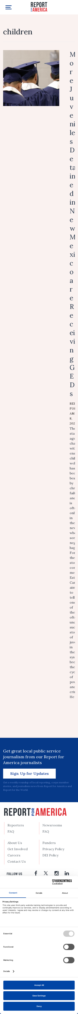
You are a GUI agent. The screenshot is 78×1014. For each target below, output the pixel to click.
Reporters (15, 825)
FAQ (10, 831)
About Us (14, 843)
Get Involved (17, 849)
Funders (49, 843)
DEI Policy (50, 855)
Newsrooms (52, 825)
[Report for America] (39, 6)
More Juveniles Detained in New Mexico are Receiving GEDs (73, 224)
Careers (13, 855)
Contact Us (16, 861)
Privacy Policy (53, 849)
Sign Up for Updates (29, 773)
